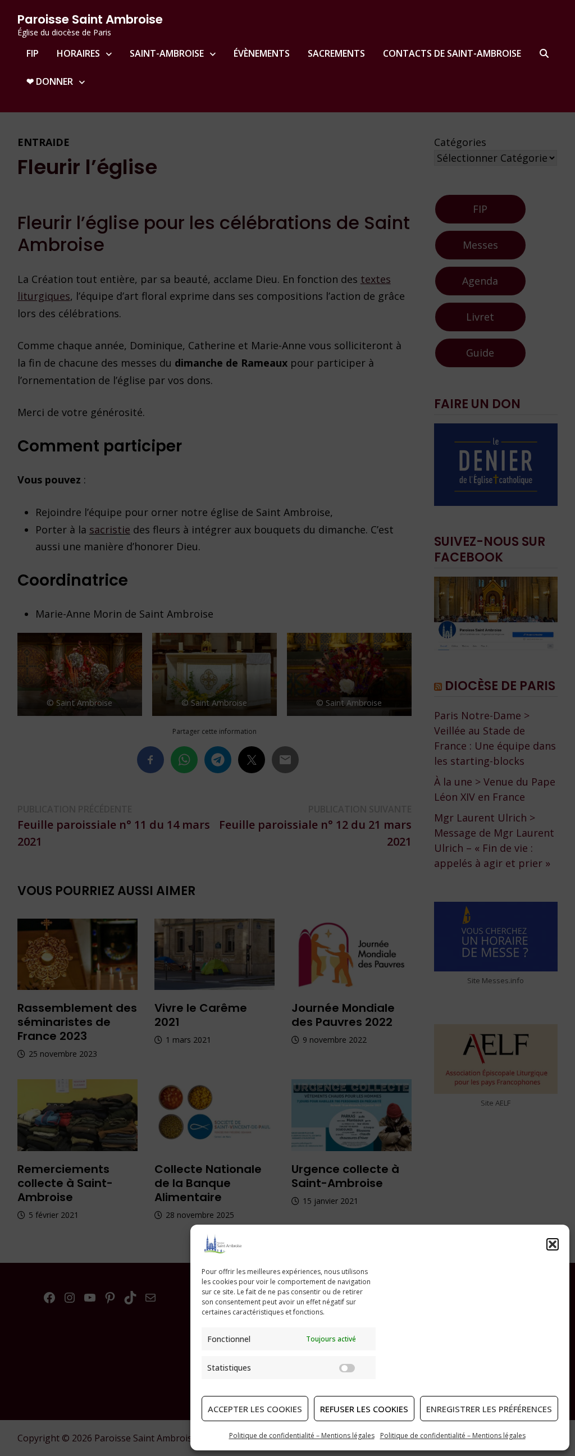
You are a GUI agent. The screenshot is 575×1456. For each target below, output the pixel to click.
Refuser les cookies (364, 1408)
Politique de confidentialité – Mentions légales (302, 1435)
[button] (552, 1244)
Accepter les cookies (255, 1408)
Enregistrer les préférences (489, 1408)
